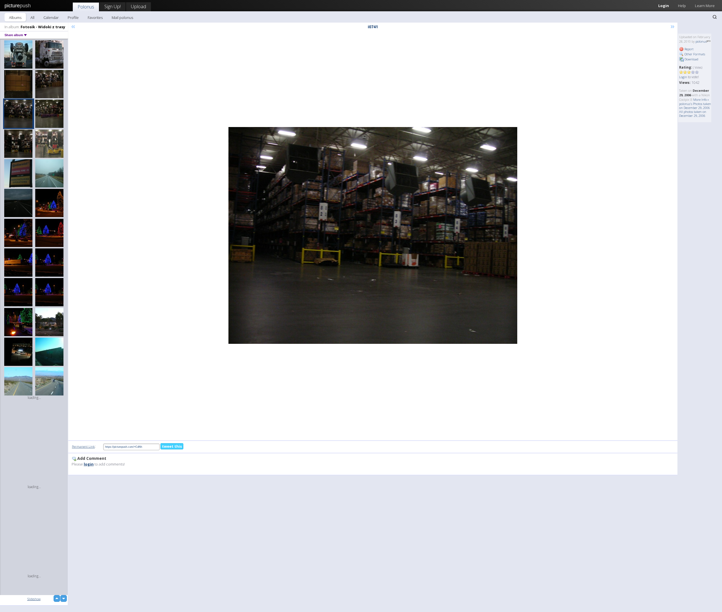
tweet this (172, 446)
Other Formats (694, 54)
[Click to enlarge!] (372, 235)
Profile (73, 17)
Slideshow (34, 599)
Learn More (705, 5)
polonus (700, 41)
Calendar (51, 17)
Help (682, 5)
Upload (138, 6)
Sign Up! (112, 6)
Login (663, 5)
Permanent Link (83, 446)
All (32, 17)
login (89, 464)
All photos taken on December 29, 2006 (692, 114)
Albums (15, 17)
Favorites (95, 17)
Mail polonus (122, 17)
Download (691, 59)
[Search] (714, 16)
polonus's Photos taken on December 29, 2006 (695, 106)
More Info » (701, 99)
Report (689, 49)
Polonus (86, 6)
